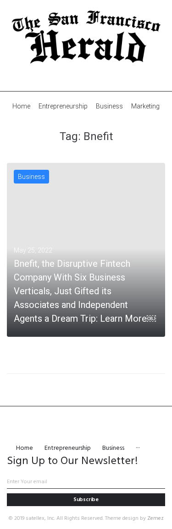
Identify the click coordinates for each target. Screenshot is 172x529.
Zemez (155, 518)
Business (31, 176)
